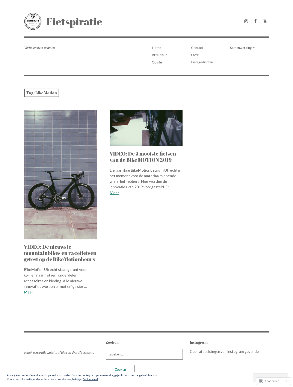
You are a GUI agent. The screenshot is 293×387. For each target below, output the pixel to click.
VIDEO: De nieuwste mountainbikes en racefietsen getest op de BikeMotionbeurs (60, 253)
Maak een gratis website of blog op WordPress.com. (59, 352)
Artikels (158, 55)
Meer (28, 292)
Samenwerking (241, 47)
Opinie (157, 62)
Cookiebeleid (90, 379)
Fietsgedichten (202, 62)
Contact (197, 47)
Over (195, 55)
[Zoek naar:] (144, 354)
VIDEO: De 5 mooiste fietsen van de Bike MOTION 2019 (143, 156)
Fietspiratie (74, 21)
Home (156, 47)
